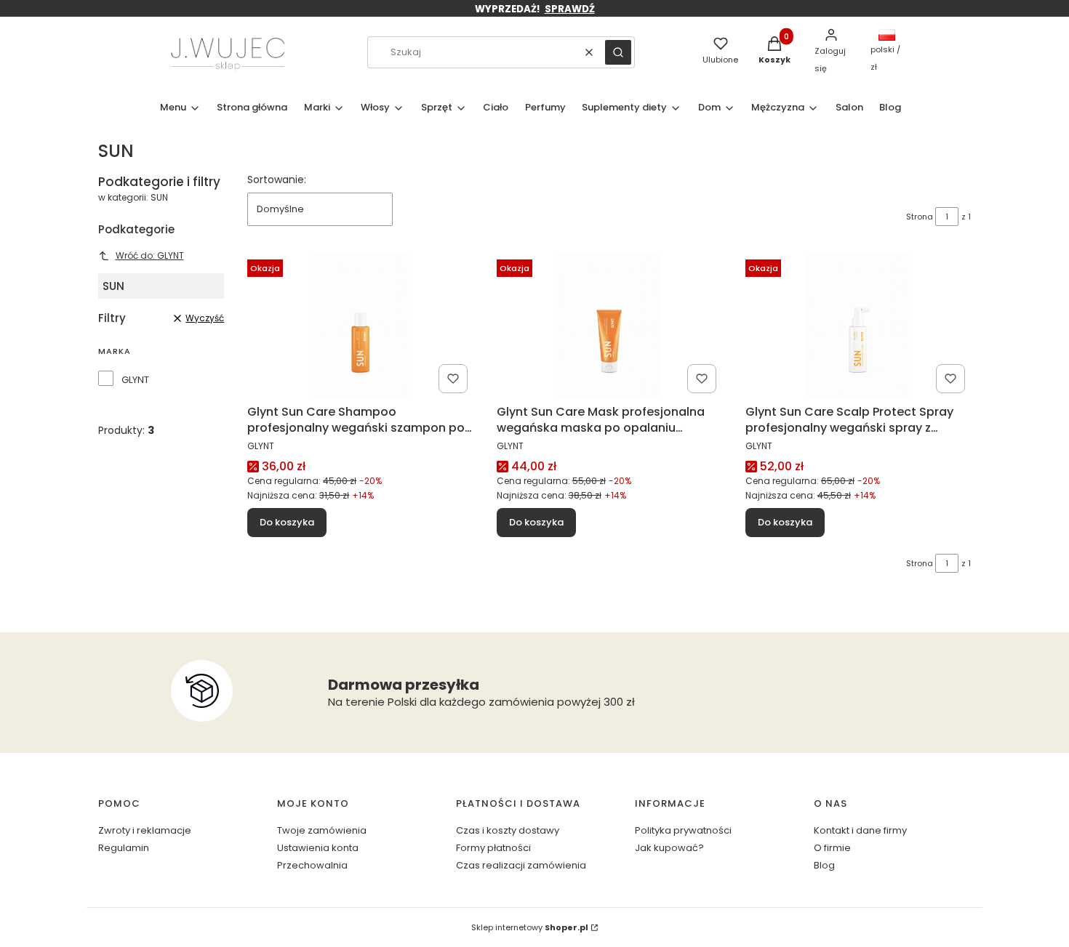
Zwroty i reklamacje (144, 830)
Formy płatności (493, 848)
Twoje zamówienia (322, 830)
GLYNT (135, 380)
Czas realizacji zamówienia (521, 865)
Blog (824, 865)
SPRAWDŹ (570, 9)
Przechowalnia (312, 865)
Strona (919, 216)
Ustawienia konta (318, 848)
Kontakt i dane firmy (860, 830)
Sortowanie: (276, 179)
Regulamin (123, 848)
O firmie (832, 848)
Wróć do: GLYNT (150, 255)
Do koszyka (287, 522)
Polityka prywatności (683, 830)
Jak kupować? (669, 848)
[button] (618, 52)
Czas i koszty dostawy (507, 830)
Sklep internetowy (529, 927)
